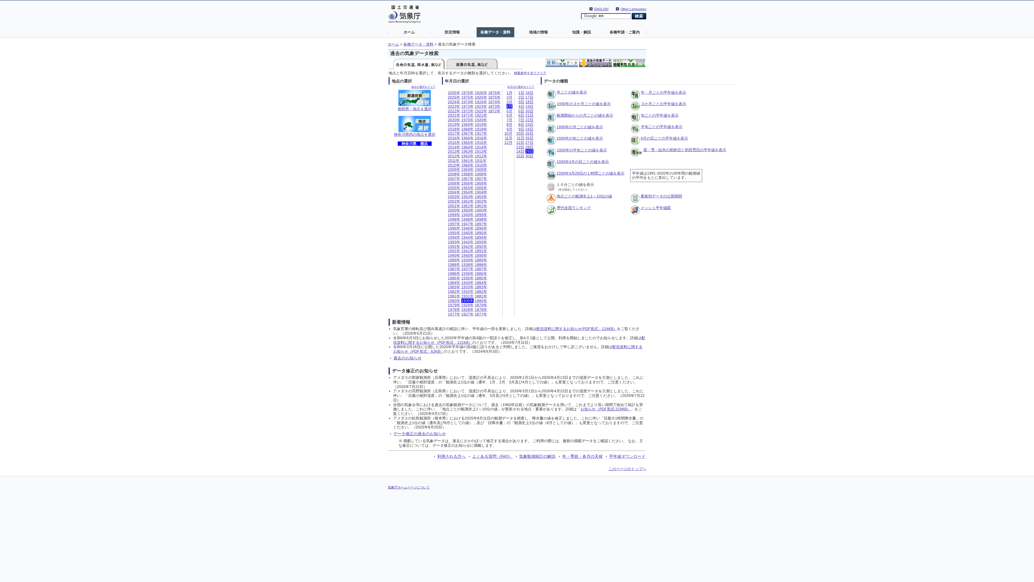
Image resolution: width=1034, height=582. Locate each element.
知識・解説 (581, 32)
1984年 (454, 282)
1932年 (467, 291)
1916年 (481, 138)
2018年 (454, 129)
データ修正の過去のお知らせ (419, 433)
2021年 (454, 115)
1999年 (454, 215)
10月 (508, 133)
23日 (529, 124)
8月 (509, 124)
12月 (508, 142)
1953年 (467, 197)
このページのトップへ (627, 469)
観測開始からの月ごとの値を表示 (585, 115)
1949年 (467, 215)
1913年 (481, 151)
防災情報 (452, 32)
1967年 (467, 133)
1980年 (454, 301)
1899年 (481, 215)
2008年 (454, 174)
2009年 (454, 169)
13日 (520, 147)
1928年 (467, 309)
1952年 (467, 201)
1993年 (454, 242)
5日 (521, 111)
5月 (509, 111)
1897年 (481, 224)
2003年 (454, 197)
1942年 (467, 246)
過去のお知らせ (407, 358)
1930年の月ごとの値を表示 (580, 127)
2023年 (454, 106)
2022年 (454, 111)
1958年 (467, 174)
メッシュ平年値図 (656, 208)
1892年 (481, 246)
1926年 (481, 93)
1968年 (467, 129)
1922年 (481, 111)
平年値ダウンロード (627, 456)
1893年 (481, 242)
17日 (529, 97)
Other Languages (633, 9)
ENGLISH (601, 9)
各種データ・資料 (495, 32)
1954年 (467, 192)
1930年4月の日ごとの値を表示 (583, 162)
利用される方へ (451, 456)
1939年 (467, 260)
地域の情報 (538, 32)
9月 (509, 129)
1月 (509, 93)
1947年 (467, 224)
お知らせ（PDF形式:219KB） (606, 409)
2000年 (454, 210)
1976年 (467, 93)
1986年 (454, 273)
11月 (508, 138)
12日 (520, 142)
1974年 (467, 102)
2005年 (454, 188)
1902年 (481, 201)
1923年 (481, 106)
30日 (529, 156)
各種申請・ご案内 (625, 32)
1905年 (481, 188)
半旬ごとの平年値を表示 (661, 126)
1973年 (467, 106)
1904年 (481, 192)
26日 (529, 138)
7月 (509, 120)
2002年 (454, 201)
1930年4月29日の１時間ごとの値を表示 (590, 173)
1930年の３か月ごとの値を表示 (584, 104)
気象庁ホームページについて (409, 487)
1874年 (494, 102)
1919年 (481, 124)
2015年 (454, 142)
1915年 (481, 142)
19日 (529, 106)
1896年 (481, 228)
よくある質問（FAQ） (492, 456)
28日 (529, 147)
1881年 (481, 296)
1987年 (454, 269)
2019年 (454, 124)
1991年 (454, 251)
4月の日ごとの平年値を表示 (664, 138)
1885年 (481, 278)
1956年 (467, 183)
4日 (521, 106)
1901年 (481, 206)
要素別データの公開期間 (661, 196)
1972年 (467, 111)
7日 (521, 120)
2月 (509, 97)
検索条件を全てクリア (530, 73)
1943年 (467, 242)
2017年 (454, 133)
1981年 (454, 296)
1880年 (481, 301)
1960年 (467, 165)
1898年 (481, 219)
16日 (529, 93)
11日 (520, 138)
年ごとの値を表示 (572, 92)
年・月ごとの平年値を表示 (663, 92)
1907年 (481, 178)
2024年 (454, 102)
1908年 (481, 174)
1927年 (467, 314)
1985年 (454, 278)
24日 (529, 129)
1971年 (467, 115)
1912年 (481, 156)
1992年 (454, 246)
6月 (509, 115)
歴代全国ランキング (574, 208)
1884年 (481, 282)
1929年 (467, 305)
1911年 (481, 160)
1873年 (494, 106)
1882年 (481, 291)
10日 (520, 133)
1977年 (454, 314)
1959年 (467, 169)
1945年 (467, 233)
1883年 (481, 287)
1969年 (467, 124)
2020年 (454, 120)
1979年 (454, 305)
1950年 (467, 210)
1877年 (481, 314)
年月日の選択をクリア (520, 86)
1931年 (467, 296)
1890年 (481, 255)
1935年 (467, 278)
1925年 (481, 97)
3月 (509, 102)
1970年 (467, 120)
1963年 (467, 151)
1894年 (481, 237)
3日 (521, 102)
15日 (520, 156)
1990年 (454, 255)
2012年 (454, 156)
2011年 (454, 160)
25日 (529, 133)
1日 (521, 93)
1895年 (481, 233)
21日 (529, 115)
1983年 (454, 287)
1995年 (454, 233)
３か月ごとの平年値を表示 (663, 104)
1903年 (481, 197)
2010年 (454, 165)
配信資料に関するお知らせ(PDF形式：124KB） (576, 329)
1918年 (481, 129)
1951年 (467, 206)
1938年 (467, 264)
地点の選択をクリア (423, 86)
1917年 (481, 133)
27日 (529, 142)
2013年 (454, 151)
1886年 (481, 273)
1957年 (467, 178)
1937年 (467, 269)
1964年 (467, 147)
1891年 (481, 251)
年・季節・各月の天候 (582, 456)
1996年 (454, 228)
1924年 (481, 102)
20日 (529, 111)
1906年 (481, 183)
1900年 (481, 210)
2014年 (454, 147)
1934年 (467, 282)
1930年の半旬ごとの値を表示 (582, 150)
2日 (521, 97)
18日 (529, 102)
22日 (529, 120)
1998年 (454, 219)
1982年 (454, 291)
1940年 (467, 255)
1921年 (481, 115)
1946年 (467, 228)
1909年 (481, 169)
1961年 (467, 160)
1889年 (481, 260)
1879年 (481, 305)
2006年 (454, 183)
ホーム (409, 32)
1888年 (481, 264)
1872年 (494, 111)
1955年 (467, 188)
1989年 (454, 260)
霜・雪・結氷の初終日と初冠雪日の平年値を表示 (684, 150)
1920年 (481, 120)
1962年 (467, 156)
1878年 (481, 309)
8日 (521, 124)
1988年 (454, 264)
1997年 (454, 224)
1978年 (454, 309)
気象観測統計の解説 (537, 456)
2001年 (454, 206)
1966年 (467, 138)
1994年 (454, 237)
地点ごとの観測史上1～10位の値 (584, 196)
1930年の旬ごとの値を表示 (580, 138)
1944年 (467, 237)
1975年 (467, 97)
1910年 (481, 165)
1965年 (467, 142)
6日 (521, 115)
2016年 (454, 138)
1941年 (467, 251)
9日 (521, 129)
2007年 (454, 178)
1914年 (481, 147)
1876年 (494, 93)
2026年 (454, 93)
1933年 (467, 287)
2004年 (454, 192)
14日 (520, 151)
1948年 (467, 219)
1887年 (481, 269)
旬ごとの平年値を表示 (660, 115)
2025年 (454, 97)
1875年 (494, 97)
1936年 (467, 273)
